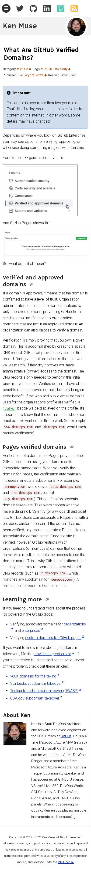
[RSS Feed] (72, 8)
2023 (39, 75)
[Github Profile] (31, 8)
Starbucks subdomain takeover (36, 683)
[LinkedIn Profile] (45, 8)
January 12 (26, 75)
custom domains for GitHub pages (53, 638)
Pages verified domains (34, 447)
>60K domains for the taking (33, 676)
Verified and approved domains (33, 281)
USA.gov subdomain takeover (34, 698)
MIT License (66, 862)
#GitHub (22, 69)
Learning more (22, 599)
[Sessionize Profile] (58, 8)
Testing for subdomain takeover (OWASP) (44, 690)
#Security (60, 69)
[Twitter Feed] (20, 8)
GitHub (66, 736)
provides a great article (52, 654)
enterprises (31, 630)
